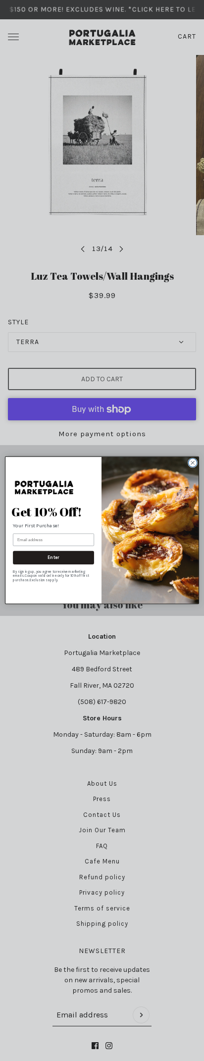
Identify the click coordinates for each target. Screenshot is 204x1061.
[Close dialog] (192, 462)
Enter (53, 557)
